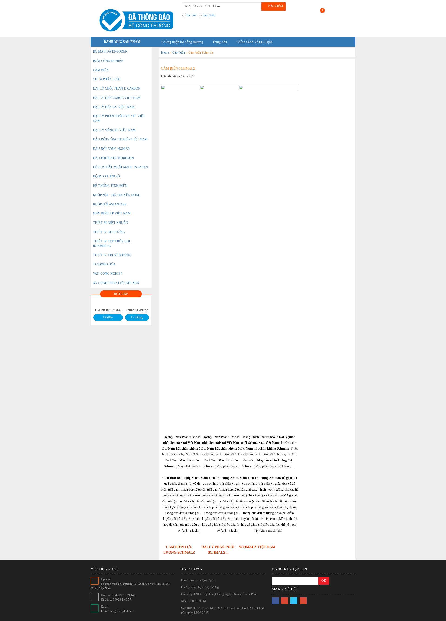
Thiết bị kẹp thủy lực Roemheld (112, 244)
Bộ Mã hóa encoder (110, 51)
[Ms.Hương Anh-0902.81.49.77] (134, 20)
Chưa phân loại (107, 79)
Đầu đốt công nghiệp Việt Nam (120, 139)
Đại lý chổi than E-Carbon (116, 88)
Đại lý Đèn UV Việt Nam (113, 107)
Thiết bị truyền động (112, 255)
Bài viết (191, 15)
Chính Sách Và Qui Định (254, 42)
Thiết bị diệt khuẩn (110, 222)
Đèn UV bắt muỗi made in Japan (120, 167)
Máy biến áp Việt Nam (112, 213)
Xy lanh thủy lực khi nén (116, 283)
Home (165, 52)
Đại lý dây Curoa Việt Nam (117, 98)
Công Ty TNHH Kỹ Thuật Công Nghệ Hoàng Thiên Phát (219, 594)
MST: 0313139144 (193, 601)
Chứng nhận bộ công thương (182, 42)
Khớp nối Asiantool (110, 204)
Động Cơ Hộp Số (106, 176)
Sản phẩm (209, 15)
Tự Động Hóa (104, 264)
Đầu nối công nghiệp (111, 148)
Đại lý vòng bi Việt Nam (114, 130)
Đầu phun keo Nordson (113, 158)
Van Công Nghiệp (107, 273)
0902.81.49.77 (137, 310)
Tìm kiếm (275, 6)
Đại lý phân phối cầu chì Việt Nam (119, 118)
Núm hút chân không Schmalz (189, 448)
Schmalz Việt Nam (257, 547)
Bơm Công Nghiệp (108, 61)
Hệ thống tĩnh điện (110, 185)
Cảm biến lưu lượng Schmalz (182, 478)
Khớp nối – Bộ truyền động (117, 195)
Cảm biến (178, 52)
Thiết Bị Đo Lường (109, 232)
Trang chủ (220, 42)
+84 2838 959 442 (108, 310)
